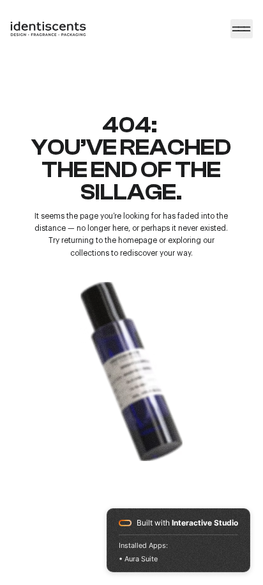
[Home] (241, 28)
